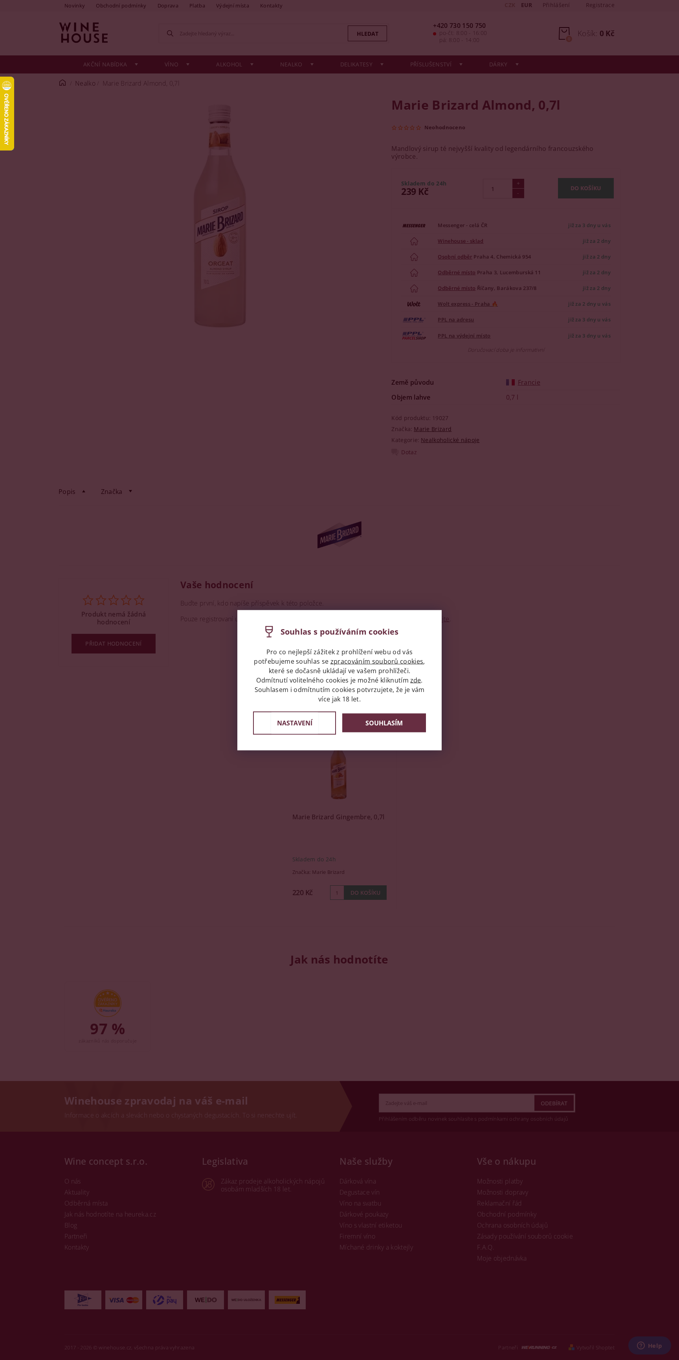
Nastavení (294, 722)
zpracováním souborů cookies (377, 661)
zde (415, 679)
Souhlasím (384, 723)
